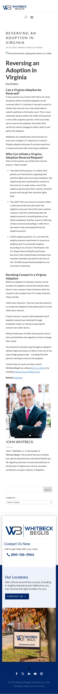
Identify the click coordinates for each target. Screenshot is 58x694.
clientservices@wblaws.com (27, 371)
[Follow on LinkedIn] (29, 673)
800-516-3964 (37, 368)
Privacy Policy (37, 686)
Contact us (15, 596)
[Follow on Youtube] (35, 673)
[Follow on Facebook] (16, 673)
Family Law (30, 47)
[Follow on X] (22, 673)
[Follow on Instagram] (41, 673)
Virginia (39, 47)
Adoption (21, 47)
